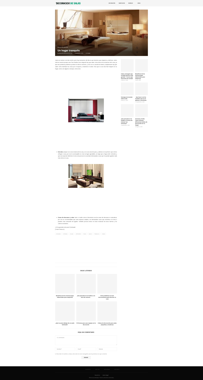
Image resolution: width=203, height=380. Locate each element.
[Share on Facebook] (84, 265)
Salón (90, 234)
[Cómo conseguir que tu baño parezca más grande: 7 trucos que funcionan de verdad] (127, 65)
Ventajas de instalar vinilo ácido (127, 97)
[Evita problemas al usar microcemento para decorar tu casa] (107, 284)
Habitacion (122, 3)
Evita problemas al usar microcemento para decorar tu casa (107, 297)
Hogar (71, 234)
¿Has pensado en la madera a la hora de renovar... (86, 296)
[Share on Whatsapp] (87, 265)
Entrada (65, 234)
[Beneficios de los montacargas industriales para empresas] (65, 284)
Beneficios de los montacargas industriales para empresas (65, 296)
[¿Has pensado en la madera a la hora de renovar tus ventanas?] (86, 284)
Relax (84, 234)
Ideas (139, 3)
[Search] (147, 3)
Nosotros (97, 375)
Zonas (103, 234)
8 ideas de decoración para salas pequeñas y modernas (107, 323)
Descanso (58, 234)
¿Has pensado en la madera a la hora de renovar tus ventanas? (126, 121)
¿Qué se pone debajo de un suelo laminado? (65, 323)
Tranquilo (96, 234)
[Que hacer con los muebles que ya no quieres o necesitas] (141, 88)
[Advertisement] (86, 86)
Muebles (130, 3)
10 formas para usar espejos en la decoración (86, 323)
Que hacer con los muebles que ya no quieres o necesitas (140, 98)
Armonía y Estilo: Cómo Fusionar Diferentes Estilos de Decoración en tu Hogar (141, 122)
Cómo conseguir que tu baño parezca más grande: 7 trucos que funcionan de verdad (127, 76)
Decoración (112, 3)
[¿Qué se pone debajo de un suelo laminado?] (65, 311)
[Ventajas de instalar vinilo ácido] (127, 88)
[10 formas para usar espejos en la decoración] (86, 311)
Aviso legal (105, 375)
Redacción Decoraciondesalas (65, 53)
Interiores (78, 234)
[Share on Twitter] (85, 265)
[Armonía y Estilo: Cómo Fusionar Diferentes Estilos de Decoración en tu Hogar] (141, 110)
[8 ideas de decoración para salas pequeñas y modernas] (107, 311)
